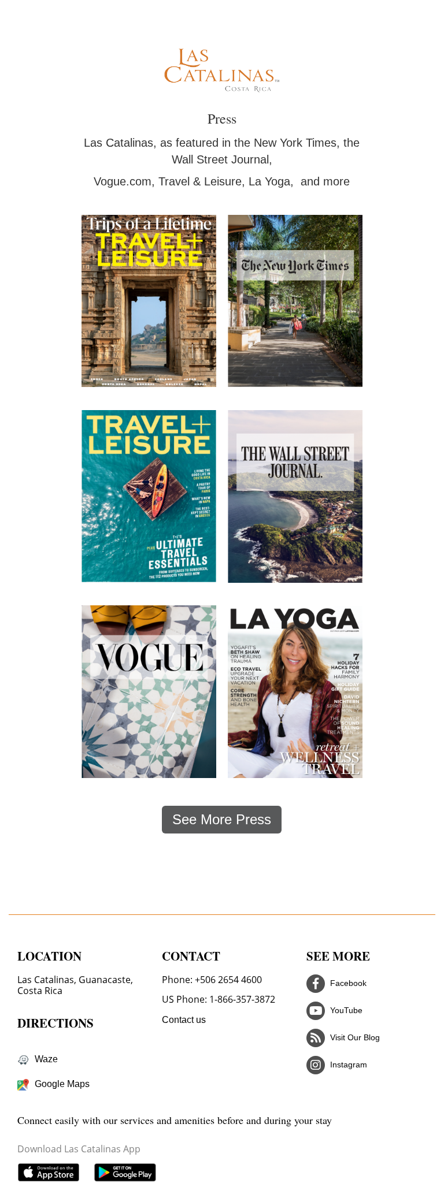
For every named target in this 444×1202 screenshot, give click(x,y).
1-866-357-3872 (242, 999)
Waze (46, 1059)
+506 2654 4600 (228, 979)
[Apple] (48, 1172)
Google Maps (62, 1084)
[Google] (125, 1172)
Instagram (347, 1064)
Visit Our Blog (354, 1037)
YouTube (345, 1010)
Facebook (347, 983)
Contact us (184, 1020)
